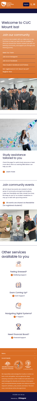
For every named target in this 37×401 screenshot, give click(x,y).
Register (26, 4)
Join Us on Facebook (10, 61)
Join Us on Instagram (10, 57)
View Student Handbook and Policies (15, 65)
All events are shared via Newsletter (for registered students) (18, 204)
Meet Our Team (8, 53)
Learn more (10, 172)
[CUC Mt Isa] (8, 5)
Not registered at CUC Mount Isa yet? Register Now (16, 70)
